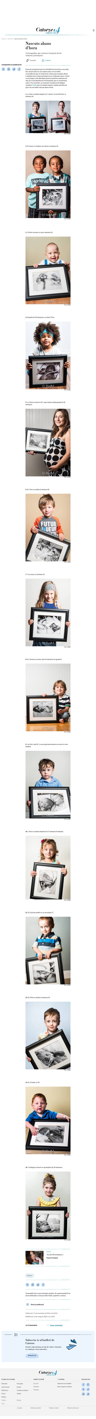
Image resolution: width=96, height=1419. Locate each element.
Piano (3, 1393)
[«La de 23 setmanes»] (35, 1257)
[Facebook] (19, 69)
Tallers (4, 1400)
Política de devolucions (73, 1408)
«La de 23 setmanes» (54, 1255)
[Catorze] (48, 1375)
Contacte (36, 1389)
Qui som (35, 1383)
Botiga (19, 1400)
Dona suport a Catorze (64, 1386)
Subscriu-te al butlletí (64, 1383)
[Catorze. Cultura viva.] (83, 1385)
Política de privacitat (35, 1408)
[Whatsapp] (8, 69)
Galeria (29, 1275)
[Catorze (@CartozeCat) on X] (83, 1389)
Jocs (3, 1403)
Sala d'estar (5, 1387)
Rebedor (4, 1383)
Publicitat (36, 1386)
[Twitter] (3, 69)
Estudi (19, 1387)
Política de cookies (54, 1408)
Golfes (19, 1393)
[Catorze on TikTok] (88, 1389)
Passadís (10, 39)
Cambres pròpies (22, 1390)
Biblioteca (5, 1390)
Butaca (4, 1397)
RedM (34, 85)
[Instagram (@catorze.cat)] (88, 1385)
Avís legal (19, 1408)
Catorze (4, 39)
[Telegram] (14, 69)
